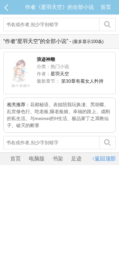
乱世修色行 (18, 111)
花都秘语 (39, 104)
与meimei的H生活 (48, 118)
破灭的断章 (27, 125)
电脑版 (37, 158)
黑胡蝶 (97, 104)
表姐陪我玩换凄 (69, 104)
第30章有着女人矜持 (82, 81)
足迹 (76, 158)
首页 (105, 7)
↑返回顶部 (104, 158)
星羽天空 (60, 73)
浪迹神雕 (46, 59)
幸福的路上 (84, 111)
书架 (58, 158)
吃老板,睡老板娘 (51, 111)
